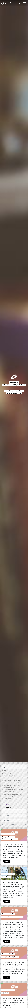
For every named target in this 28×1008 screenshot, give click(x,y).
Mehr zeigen (13, 824)
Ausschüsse (7, 798)
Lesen (7, 861)
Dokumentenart (8, 801)
